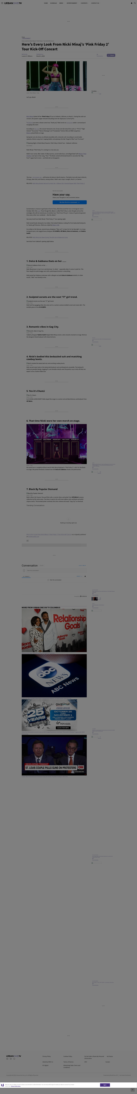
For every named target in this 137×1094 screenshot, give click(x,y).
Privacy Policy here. (16, 1086)
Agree (105, 1085)
